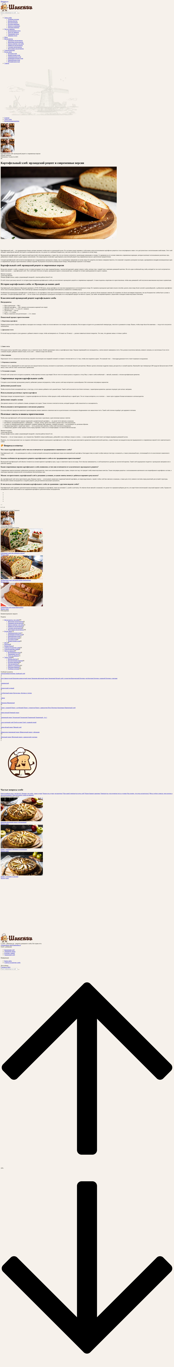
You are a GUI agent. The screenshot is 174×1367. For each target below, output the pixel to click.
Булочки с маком (9, 953)
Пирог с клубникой (17, 707)
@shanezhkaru (5, 945)
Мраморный (11, 703)
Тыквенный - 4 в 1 (41, 717)
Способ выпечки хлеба (11, 649)
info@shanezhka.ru (15, 945)
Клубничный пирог (7, 693)
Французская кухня (14, 55)
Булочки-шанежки (13, 24)
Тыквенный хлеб (9, 955)
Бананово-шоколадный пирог (22, 678)
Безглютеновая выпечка (15, 660)
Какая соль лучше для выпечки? (53, 793)
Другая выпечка (13, 664)
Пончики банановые (58, 707)
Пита (49, 707)
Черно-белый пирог (7, 727)
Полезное (7, 644)
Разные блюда (8, 646)
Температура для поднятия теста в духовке (114, 793)
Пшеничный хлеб (70, 707)
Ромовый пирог (14, 712)
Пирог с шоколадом (41, 707)
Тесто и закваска (9, 29)
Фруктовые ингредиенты (16, 48)
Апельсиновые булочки (8, 673)
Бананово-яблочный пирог (40, 678)
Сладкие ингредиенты (15, 47)
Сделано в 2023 (5, 967)
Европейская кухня (14, 60)
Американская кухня (14, 57)
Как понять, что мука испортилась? (138, 793)
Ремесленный (5, 712)
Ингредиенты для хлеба (11, 620)
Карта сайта (8, 961)
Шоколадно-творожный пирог (10, 732)
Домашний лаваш (9, 951)
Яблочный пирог (6, 737)
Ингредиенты (8, 39)
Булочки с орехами (111, 678)
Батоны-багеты (12, 21)
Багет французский (7, 678)
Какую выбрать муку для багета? (11, 793)
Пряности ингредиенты (15, 45)
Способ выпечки (9, 50)
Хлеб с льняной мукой (29, 722)
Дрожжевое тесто (13, 34)
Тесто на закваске (13, 32)
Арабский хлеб (20, 673)
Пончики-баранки (13, 27)
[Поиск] (18, 969)
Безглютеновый (13, 22)
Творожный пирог (7, 717)
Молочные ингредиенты (15, 42)
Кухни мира (8, 52)
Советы (6, 63)
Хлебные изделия (13, 19)
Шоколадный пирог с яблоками (30, 732)
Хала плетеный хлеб (7, 722)
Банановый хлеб (9, 950)
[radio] (88, 493)
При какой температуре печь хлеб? (74, 793)
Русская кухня (12, 53)
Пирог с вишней (6, 707)
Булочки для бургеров (87, 678)
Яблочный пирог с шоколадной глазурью (24, 737)
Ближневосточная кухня (15, 58)
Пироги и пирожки (14, 26)
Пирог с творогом (29, 707)
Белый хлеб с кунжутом (63, 678)
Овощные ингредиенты (15, 40)
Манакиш (4, 703)
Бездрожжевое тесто (14, 30)
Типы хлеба (8, 17)
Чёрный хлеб (17, 727)
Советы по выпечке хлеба (12, 647)
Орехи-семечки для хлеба (16, 44)
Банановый (52, 678)
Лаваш (3, 698)
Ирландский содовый (7, 688)
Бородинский (75, 678)
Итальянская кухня (14, 61)
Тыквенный (32, 717)
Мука (6, 37)
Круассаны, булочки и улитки (22, 693)
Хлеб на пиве (18, 722)
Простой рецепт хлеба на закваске (23, 795)
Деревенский (5, 683)
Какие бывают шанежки (92, 793)
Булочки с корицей (100, 678)
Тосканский (16, 717)
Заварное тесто (12, 35)
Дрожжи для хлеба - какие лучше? (32, 793)
